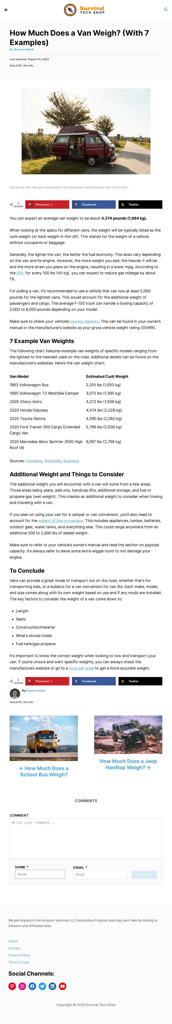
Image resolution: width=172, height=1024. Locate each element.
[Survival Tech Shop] (86, 10)
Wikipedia (52, 461)
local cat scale (81, 668)
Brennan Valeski (24, 49)
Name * (22, 867)
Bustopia (71, 461)
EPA (20, 273)
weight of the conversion (60, 520)
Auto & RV (16, 65)
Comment (19, 815)
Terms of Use (18, 962)
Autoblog (34, 461)
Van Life (28, 65)
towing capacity (84, 321)
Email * (80, 868)
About (13, 941)
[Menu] (6, 10)
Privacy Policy (19, 955)
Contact (14, 948)
